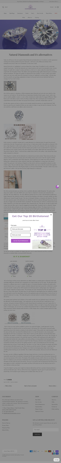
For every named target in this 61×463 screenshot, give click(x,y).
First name (13, 225)
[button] (57, 186)
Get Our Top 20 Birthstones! (20, 240)
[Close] (51, 215)
